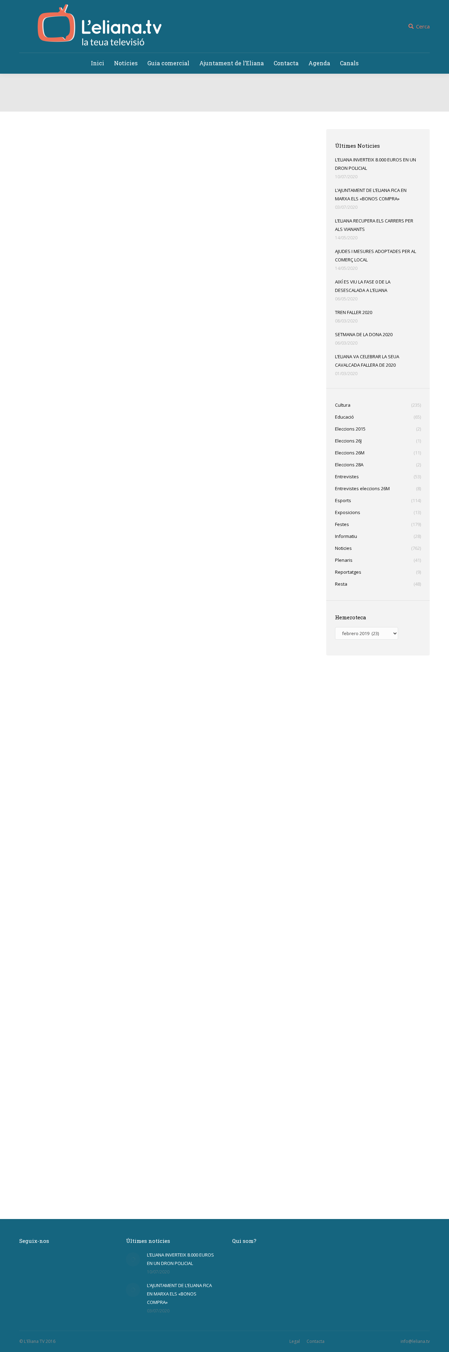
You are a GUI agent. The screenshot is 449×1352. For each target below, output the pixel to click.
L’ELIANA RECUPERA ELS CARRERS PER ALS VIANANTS (374, 225)
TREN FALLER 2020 (353, 312)
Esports (35, 405)
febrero (235, 104)
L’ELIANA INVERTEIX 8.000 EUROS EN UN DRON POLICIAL (375, 163)
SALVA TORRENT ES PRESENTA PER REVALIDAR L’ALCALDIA (122, 1179)
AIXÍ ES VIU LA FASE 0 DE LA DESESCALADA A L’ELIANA (362, 286)
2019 (216, 104)
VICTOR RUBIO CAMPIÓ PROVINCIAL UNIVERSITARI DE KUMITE (129, 393)
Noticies (51, 276)
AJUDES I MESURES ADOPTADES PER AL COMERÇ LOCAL (375, 255)
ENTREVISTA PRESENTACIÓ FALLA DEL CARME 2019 (110, 264)
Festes (34, 276)
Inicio (199, 104)
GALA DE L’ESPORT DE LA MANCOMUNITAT (95, 865)
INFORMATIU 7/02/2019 (64, 708)
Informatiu (38, 719)
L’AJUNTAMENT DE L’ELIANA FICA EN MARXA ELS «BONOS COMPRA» (371, 194)
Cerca (423, 26)
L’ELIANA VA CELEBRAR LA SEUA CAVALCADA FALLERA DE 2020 (367, 360)
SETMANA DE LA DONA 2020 (364, 334)
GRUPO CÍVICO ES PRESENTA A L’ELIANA (92, 1022)
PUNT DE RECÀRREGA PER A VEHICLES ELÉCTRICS (108, 550)
